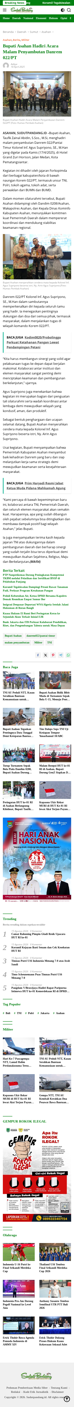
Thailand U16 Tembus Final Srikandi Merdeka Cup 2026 (53, 1268)
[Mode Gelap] (63, 10)
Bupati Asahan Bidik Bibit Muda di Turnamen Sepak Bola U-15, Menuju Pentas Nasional (54, 696)
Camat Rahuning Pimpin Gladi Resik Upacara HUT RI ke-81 (38, 936)
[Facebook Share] (38, 655)
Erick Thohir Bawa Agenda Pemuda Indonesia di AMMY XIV (18, 1341)
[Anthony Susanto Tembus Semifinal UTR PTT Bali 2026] (55, 1289)
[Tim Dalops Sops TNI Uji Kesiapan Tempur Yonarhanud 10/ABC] (55, 717)
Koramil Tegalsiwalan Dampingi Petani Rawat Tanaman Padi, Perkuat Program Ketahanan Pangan (35, 589)
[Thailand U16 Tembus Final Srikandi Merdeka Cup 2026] (55, 1252)
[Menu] (5, 10)
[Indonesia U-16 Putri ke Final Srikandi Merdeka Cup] (19, 1252)
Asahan (7, 40)
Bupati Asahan (13, 635)
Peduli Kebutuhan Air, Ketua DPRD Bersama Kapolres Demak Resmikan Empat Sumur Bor (35, 597)
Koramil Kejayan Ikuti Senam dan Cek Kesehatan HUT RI (40, 949)
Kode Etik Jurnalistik (35, 1392)
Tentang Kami (59, 1387)
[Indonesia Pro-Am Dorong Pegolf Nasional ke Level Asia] (19, 1289)
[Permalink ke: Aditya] (6, 65)
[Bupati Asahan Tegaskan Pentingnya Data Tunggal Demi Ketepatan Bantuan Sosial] (19, 717)
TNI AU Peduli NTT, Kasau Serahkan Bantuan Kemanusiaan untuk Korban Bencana (19, 696)
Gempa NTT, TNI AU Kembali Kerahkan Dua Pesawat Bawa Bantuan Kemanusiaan (53, 1099)
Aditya (14, 64)
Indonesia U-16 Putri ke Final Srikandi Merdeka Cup (17, 1268)
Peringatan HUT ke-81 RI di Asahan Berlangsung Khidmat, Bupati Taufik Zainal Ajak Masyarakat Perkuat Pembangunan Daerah (18, 806)
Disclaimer (58, 1392)
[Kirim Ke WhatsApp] (68, 655)
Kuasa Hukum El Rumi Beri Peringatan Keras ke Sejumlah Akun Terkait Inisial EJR (31, 615)
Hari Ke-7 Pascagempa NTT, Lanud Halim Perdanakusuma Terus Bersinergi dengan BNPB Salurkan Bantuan (17, 1062)
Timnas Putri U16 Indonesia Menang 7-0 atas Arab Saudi (40, 962)
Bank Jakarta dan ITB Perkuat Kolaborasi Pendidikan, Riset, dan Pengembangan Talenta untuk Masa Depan (35, 624)
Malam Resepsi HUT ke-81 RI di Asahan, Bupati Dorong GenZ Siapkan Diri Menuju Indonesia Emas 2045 (55, 769)
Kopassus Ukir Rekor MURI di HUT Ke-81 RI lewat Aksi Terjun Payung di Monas (54, 806)
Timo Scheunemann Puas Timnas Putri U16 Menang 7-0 (36, 976)
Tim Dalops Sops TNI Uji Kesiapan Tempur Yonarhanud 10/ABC (53, 732)
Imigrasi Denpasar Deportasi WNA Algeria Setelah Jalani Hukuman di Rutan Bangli (35, 606)
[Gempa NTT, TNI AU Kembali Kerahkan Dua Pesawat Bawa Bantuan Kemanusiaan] (55, 1083)
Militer (25, 40)
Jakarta (44, 1013)
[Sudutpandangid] (22, 10)
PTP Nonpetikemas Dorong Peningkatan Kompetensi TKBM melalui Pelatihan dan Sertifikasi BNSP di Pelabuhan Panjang (33, 578)
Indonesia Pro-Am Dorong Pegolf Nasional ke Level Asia (18, 1304)
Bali (8, 1013)
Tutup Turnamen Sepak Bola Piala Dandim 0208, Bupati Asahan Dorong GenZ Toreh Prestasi (17, 769)
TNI (49, 642)
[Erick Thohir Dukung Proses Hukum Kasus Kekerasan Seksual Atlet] (55, 1325)
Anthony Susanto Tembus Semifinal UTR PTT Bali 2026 (54, 1304)
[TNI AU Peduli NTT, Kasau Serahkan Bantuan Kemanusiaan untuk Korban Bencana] (19, 680)
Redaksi (15, 1392)
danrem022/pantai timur (41, 635)
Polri (31, 1013)
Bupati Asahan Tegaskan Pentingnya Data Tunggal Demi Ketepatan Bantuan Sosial (17, 733)
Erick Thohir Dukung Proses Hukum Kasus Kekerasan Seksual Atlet (53, 1341)
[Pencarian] (69, 10)
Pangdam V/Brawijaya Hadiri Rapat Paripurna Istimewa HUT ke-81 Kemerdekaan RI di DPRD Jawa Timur (39, 989)
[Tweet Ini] (45, 655)
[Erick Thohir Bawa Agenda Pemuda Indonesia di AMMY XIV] (19, 1325)
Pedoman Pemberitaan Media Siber (27, 1387)
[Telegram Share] (61, 655)
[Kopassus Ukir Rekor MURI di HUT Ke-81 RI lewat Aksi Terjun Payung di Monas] (55, 790)
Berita (16, 40)
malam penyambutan (17, 642)
